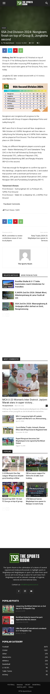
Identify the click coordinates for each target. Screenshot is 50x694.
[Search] (46, 3)
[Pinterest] (15, 50)
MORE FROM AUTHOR (29, 275)
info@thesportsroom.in (29, 584)
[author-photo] (25, 260)
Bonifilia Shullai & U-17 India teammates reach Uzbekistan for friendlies (30, 284)
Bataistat (20, 685)
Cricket (5, 396)
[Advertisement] (25, 34)
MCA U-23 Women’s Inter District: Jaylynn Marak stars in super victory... (24, 401)
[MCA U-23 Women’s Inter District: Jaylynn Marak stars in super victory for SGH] (25, 380)
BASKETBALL (36, 685)
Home (3, 61)
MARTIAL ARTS (21, 687)
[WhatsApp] (20, 50)
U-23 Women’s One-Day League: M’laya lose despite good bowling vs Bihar (12, 475)
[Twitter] (10, 50)
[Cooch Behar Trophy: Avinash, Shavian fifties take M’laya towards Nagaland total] (8, 430)
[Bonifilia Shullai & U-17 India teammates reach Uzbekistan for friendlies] (8, 284)
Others (30, 687)
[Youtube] (31, 591)
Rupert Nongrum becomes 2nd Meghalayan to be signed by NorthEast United (30, 441)
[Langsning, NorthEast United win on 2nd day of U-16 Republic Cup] (8, 609)
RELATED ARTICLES (11, 275)
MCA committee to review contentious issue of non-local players (12, 238)
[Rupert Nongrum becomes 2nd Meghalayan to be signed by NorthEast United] (8, 441)
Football (10, 61)
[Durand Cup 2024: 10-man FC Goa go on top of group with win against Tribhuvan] (13, 489)
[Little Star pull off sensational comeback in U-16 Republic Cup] (8, 631)
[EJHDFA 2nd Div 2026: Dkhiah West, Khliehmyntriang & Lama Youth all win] (8, 295)
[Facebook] (4, 50)
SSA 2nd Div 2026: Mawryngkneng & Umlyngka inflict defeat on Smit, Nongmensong (31, 306)
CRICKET (27, 685)
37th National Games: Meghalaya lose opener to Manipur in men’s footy (36, 501)
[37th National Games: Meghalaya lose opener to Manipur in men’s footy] (37, 489)
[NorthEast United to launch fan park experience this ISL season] (8, 620)
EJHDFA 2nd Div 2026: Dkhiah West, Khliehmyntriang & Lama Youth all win (31, 295)
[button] (4, 3)
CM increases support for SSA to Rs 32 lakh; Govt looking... (35, 475)
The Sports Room (25, 264)
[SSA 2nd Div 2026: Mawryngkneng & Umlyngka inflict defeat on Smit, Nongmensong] (8, 306)
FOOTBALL (11, 685)
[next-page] (7, 315)
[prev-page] (3, 315)
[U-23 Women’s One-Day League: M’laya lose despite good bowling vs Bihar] (13, 463)
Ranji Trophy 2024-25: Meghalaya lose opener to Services (38, 238)
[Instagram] (25, 591)
